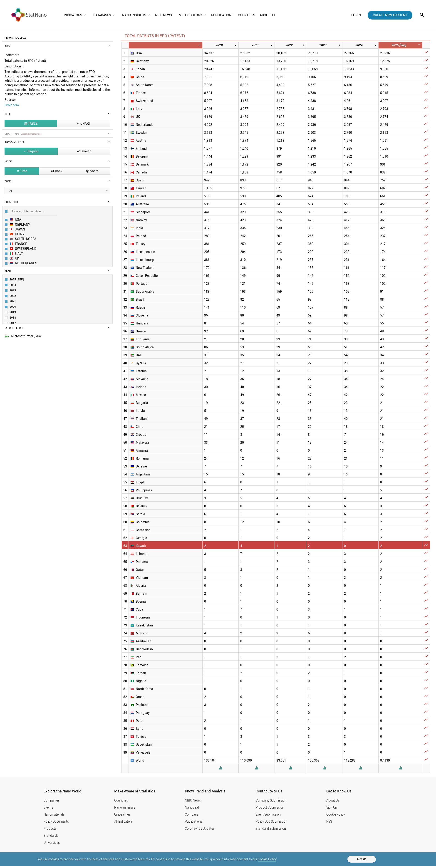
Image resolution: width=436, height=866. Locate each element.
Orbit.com (12, 105)
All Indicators (123, 821)
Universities (52, 842)
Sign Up (331, 807)
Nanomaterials (54, 814)
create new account (390, 15)
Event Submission (268, 814)
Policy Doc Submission (271, 821)
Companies (51, 800)
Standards (51, 835)
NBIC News (193, 800)
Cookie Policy (267, 859)
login (356, 15)
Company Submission (271, 800)
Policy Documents (56, 821)
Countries (121, 800)
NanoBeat (192, 807)
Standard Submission (271, 828)
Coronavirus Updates (200, 828)
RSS (329, 821)
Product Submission (270, 807)
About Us (332, 800)
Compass (191, 814)
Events (48, 807)
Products (50, 828)
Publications (193, 821)
